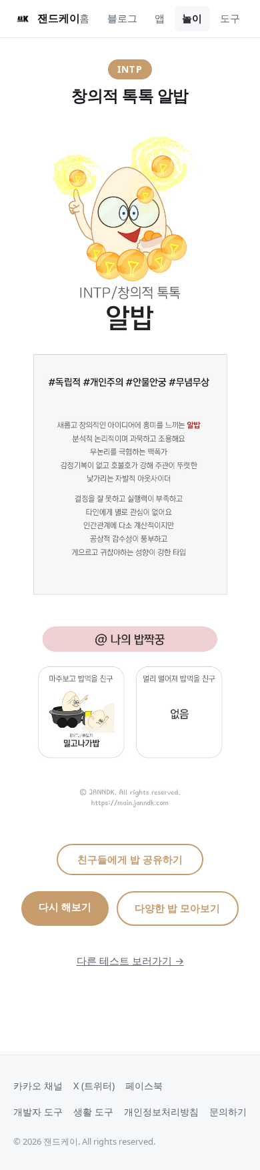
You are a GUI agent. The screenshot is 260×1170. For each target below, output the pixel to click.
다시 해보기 (65, 906)
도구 (230, 18)
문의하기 (228, 1111)
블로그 (122, 18)
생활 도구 (93, 1111)
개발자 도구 (38, 1111)
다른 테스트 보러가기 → (130, 960)
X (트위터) (94, 1085)
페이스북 (144, 1085)
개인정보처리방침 (161, 1111)
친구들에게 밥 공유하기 (130, 859)
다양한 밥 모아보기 (177, 908)
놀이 (192, 18)
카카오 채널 (38, 1085)
